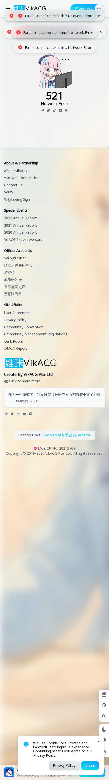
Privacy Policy (15, 319)
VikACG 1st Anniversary (23, 239)
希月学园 (65, 435)
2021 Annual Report (20, 225)
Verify (8, 192)
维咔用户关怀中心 (18, 265)
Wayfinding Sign (17, 199)
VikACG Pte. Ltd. (58, 453)
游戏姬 (9, 272)
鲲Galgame (82, 435)
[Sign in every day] (104, 695)
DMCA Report (15, 348)
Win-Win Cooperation (21, 177)
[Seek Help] (104, 751)
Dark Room (13, 341)
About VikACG (15, 170)
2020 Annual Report (20, 232)
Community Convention (23, 326)
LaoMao (50, 435)
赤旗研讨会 (13, 279)
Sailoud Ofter (15, 258)
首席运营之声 (14, 286)
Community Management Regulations (35, 334)
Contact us (13, 185)
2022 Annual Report (20, 218)
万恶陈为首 (13, 293)
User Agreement (17, 312)
